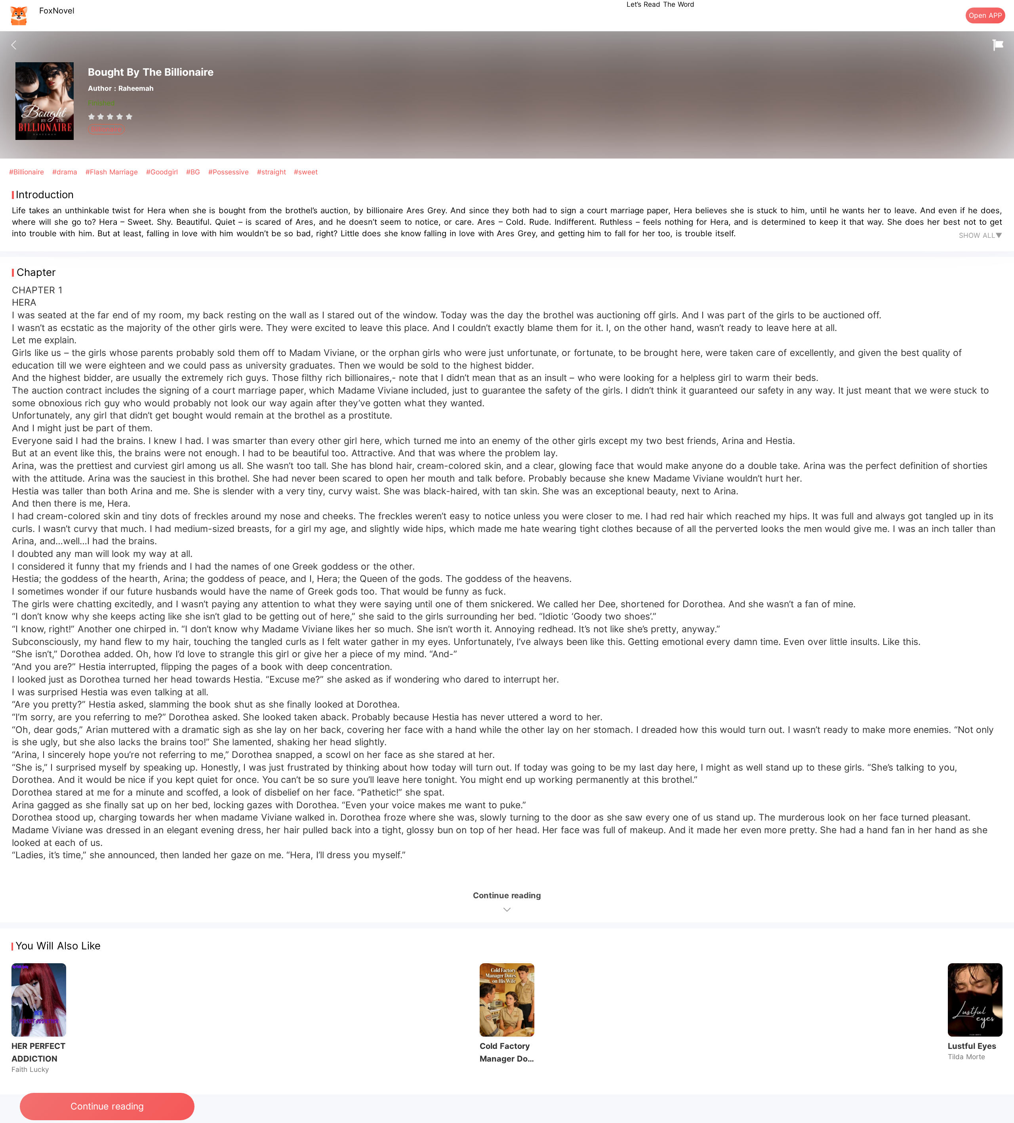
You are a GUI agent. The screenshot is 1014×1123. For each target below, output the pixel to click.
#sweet (306, 172)
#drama (66, 172)
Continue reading (107, 1106)
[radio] (92, 116)
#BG (194, 172)
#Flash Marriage (113, 172)
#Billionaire (27, 172)
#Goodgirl (163, 172)
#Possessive (229, 172)
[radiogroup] (110, 116)
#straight (272, 172)
